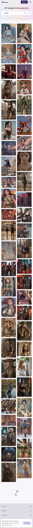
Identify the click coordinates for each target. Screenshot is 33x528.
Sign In (24, 2)
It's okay (27, 523)
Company (4, 515)
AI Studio (4, 506)
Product (3, 511)
